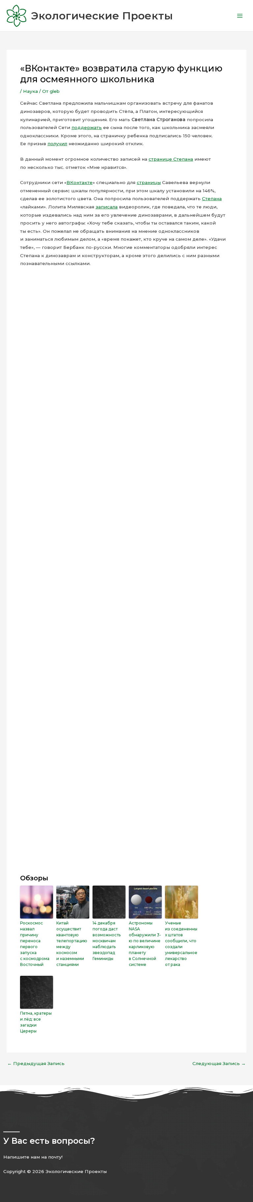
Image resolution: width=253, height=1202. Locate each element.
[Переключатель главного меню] (240, 15)
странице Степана (171, 159)
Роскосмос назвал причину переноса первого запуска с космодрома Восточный (34, 944)
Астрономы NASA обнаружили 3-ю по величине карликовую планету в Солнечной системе (145, 944)
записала (107, 206)
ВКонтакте (80, 182)
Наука (30, 91)
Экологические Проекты (102, 15)
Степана (212, 198)
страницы (149, 182)
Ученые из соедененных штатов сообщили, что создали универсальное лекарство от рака (181, 944)
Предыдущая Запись (36, 1063)
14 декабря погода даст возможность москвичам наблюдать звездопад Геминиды (107, 941)
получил (57, 143)
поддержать (86, 127)
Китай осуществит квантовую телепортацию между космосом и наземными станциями (71, 944)
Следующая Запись (219, 1063)
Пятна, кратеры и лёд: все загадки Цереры (36, 1022)
